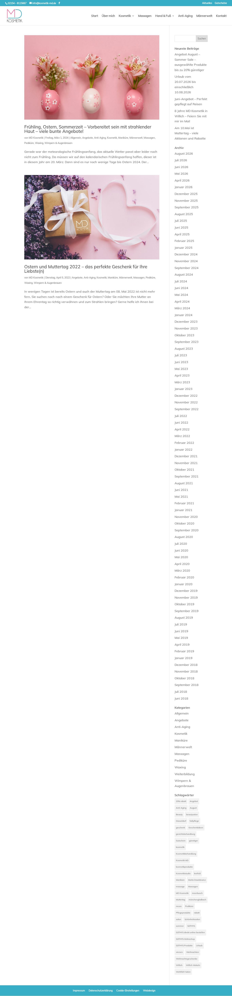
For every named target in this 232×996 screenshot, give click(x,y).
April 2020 (182, 564)
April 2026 (182, 180)
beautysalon (192, 814)
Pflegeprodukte (183, 912)
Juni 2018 (181, 698)
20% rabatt (181, 801)
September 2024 (187, 268)
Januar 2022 (183, 449)
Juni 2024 (181, 288)
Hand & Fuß (163, 16)
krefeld (197, 873)
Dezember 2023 (186, 322)
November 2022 (186, 402)
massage (180, 886)
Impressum (79, 990)
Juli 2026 (181, 160)
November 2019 (186, 597)
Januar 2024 (183, 315)
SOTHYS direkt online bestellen (190, 932)
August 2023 (184, 349)
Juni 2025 (181, 227)
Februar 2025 (184, 241)
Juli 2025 (181, 221)
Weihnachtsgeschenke (186, 958)
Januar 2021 (183, 510)
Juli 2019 (181, 624)
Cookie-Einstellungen (127, 990)
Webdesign (149, 990)
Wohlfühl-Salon (183, 972)
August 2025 (184, 214)
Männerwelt (204, 16)
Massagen (144, 16)
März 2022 (182, 436)
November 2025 (186, 201)
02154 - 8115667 (17, 3)
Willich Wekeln (193, 965)
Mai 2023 (181, 369)
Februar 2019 (184, 651)
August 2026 (184, 153)
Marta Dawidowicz (197, 880)
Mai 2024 (181, 295)
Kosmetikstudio (183, 873)
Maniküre (123, 137)
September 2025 (187, 207)
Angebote (87, 137)
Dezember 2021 (186, 456)
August (193, 808)
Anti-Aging (185, 16)
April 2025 (182, 234)
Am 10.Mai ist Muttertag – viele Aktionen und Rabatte (190, 133)
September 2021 (187, 476)
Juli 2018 (181, 692)
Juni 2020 (181, 550)
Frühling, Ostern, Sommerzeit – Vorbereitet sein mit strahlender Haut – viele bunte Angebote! (87, 129)
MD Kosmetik (36, 137)
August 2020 (184, 537)
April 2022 (182, 429)
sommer (180, 926)
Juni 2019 (181, 631)
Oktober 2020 (184, 523)
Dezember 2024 (186, 254)
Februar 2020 (184, 577)
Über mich (108, 16)
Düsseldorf (181, 821)
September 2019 (187, 611)
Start (94, 16)
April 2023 (182, 375)
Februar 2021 (184, 503)
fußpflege (194, 821)
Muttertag (180, 899)
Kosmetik (125, 16)
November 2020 (186, 517)
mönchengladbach (197, 899)
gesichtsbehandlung (185, 834)
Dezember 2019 (186, 591)
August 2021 (184, 483)
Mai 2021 (181, 497)
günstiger (193, 840)
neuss (179, 906)
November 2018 (186, 671)
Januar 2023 (183, 389)
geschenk (180, 827)
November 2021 (186, 463)
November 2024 (186, 261)
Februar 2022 (184, 443)
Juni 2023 (181, 362)
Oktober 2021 (184, 469)
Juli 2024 (181, 281)
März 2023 (182, 382)
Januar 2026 (183, 187)
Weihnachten (192, 952)
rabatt (197, 912)
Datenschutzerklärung (101, 990)
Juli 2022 (181, 416)
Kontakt (221, 16)
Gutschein (180, 840)
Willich (179, 965)
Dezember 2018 (186, 665)
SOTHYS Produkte (184, 945)
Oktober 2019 (184, 604)
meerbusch (197, 893)
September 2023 (187, 342)
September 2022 (187, 409)
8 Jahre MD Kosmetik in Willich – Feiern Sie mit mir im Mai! (191, 116)
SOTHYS (191, 926)
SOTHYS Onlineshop (185, 939)
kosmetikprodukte (184, 867)
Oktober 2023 (184, 335)
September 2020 (187, 530)
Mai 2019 (181, 638)
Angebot (194, 801)
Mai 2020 (181, 557)
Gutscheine (221, 3)
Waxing (39, 143)
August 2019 (184, 617)
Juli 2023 (181, 355)
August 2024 (184, 274)
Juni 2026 (181, 167)
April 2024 (182, 301)
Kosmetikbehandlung (186, 853)
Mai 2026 (181, 174)
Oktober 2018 (184, 678)
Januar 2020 (183, 584)
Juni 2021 (181, 490)
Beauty (179, 814)
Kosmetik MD (182, 860)
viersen (179, 952)
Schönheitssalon (192, 919)
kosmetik (180, 847)
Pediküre (29, 143)
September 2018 (187, 685)
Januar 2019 (183, 658)
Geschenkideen (196, 827)
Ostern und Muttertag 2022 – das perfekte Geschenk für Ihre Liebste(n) (85, 269)
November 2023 (186, 328)
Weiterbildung (185, 774)
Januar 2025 (183, 248)
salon (178, 919)
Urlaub (199, 945)
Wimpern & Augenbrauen (58, 143)
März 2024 (182, 308)
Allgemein (75, 137)
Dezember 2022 (186, 396)
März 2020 (182, 570)
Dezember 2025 (186, 194)
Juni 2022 (181, 422)
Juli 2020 (181, 544)
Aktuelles (207, 3)
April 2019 (182, 644)
